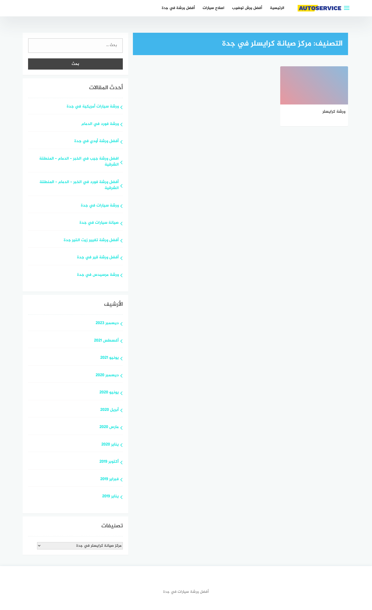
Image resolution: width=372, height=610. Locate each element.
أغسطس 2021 (106, 341)
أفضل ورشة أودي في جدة (96, 141)
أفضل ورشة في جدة (178, 8)
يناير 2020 (110, 445)
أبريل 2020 (109, 410)
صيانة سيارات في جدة (99, 223)
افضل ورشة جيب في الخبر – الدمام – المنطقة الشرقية (79, 162)
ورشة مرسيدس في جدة (98, 275)
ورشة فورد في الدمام (100, 124)
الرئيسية (277, 8)
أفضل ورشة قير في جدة (98, 258)
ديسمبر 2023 (107, 323)
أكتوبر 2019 (109, 462)
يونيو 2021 (109, 358)
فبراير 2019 (109, 479)
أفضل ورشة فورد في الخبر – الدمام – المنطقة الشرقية (79, 185)
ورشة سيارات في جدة (100, 206)
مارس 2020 (109, 427)
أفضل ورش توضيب (247, 8)
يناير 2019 (110, 497)
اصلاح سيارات (213, 8)
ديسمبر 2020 (107, 375)
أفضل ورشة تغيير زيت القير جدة (91, 240)
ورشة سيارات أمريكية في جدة (93, 107)
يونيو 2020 (109, 393)
